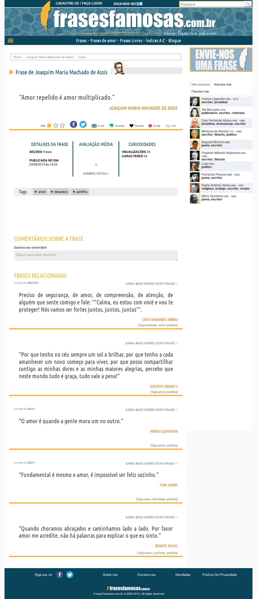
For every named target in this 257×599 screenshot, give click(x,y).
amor (162, 325)
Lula (205, 163)
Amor (31, 409)
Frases (81, 40)
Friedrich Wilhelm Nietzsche (221, 152)
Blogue (174, 40)
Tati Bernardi (210, 109)
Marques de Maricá (215, 131)
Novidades (183, 574)
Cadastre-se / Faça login (79, 3)
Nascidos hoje (222, 84)
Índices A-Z (155, 40)
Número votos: (95, 173)
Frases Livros (131, 40)
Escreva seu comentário (30, 247)
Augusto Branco (164, 386)
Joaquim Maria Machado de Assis (143, 108)
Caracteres (132, 156)
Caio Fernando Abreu (160, 319)
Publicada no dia (44, 160)
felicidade (158, 499)
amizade (151, 325)
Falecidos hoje (200, 91)
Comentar (119, 125)
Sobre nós (110, 574)
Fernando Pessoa (214, 174)
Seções (35, 151)
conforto (159, 553)
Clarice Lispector (213, 98)
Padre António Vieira (216, 185)
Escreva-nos (147, 574)
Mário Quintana (164, 431)
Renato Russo (166, 545)
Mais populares (200, 84)
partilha (172, 325)
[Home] (128, 19)
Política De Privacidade (220, 574)
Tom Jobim (169, 485)
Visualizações (134, 151)
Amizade (32, 283)
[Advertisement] (100, 212)
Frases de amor (103, 40)
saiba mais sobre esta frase (151, 283)
